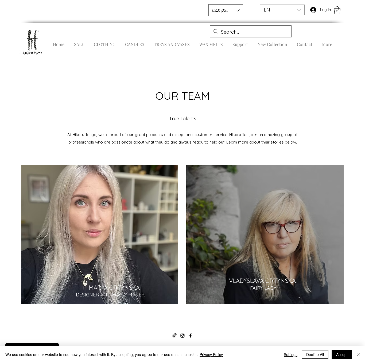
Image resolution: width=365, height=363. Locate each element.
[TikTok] (174, 335)
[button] (337, 10)
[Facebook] (190, 335)
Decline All (315, 354)
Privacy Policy (211, 354)
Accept (342, 354)
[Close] (358, 354)
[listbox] (225, 10)
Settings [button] (290, 354)
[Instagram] (182, 335)
